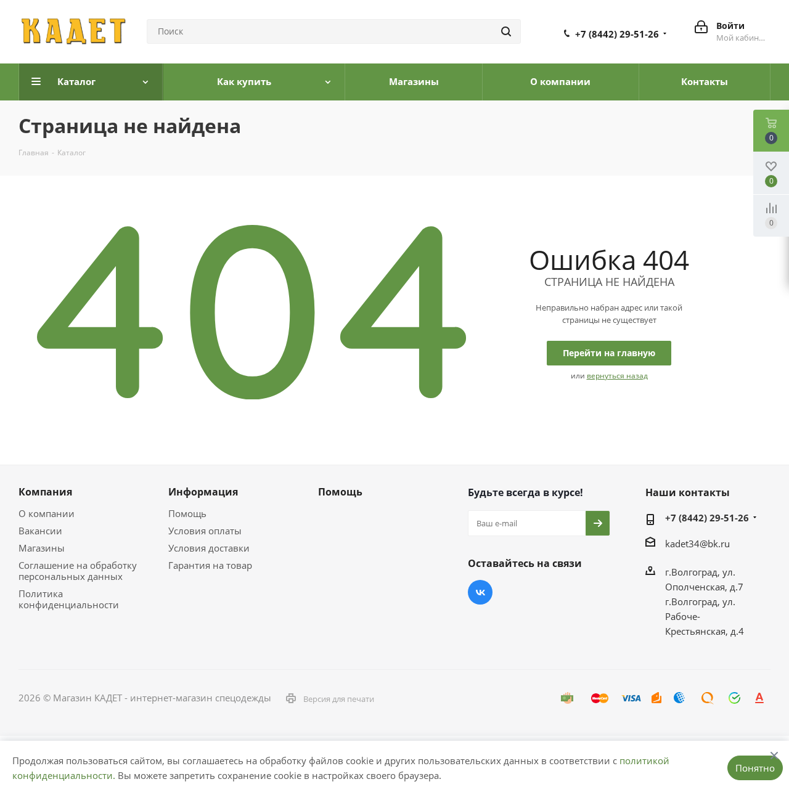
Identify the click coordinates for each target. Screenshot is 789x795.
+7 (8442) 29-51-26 (617, 33)
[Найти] (506, 31)
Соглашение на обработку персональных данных (77, 570)
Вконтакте (480, 592)
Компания (45, 492)
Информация (203, 492)
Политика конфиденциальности (68, 599)
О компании (46, 513)
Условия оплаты (205, 530)
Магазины (41, 548)
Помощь (187, 513)
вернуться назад (617, 375)
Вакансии (40, 530)
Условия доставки (209, 548)
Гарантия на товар (210, 565)
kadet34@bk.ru (697, 543)
